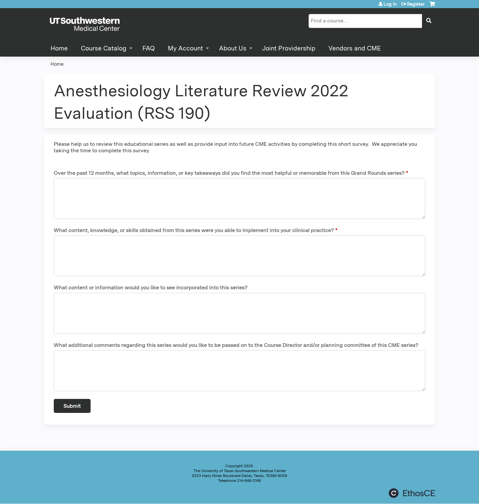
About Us (232, 48)
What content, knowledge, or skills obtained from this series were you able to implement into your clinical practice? (194, 230)
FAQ (148, 48)
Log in (390, 4)
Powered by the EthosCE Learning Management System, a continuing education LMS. (412, 493)
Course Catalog (103, 48)
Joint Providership (288, 48)
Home (59, 48)
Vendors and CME (354, 48)
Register (416, 4)
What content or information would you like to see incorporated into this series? (151, 287)
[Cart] (432, 6)
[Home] (84, 24)
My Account (185, 48)
